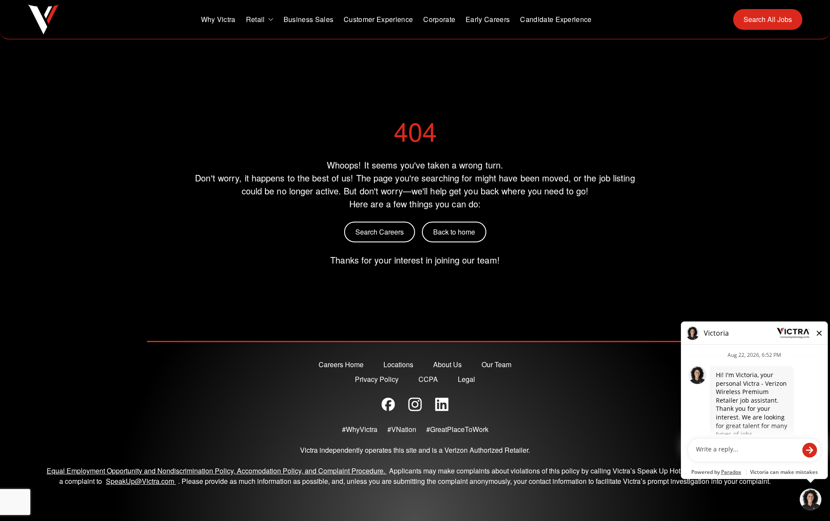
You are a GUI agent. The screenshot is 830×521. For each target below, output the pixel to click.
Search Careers (379, 232)
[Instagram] (415, 404)
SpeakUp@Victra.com (142, 481)
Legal (466, 379)
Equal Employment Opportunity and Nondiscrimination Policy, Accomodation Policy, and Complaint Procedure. (217, 471)
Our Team (496, 364)
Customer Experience (378, 19)
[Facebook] (388, 404)
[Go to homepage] (43, 19)
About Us (447, 364)
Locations (398, 364)
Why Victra (218, 19)
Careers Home (341, 364)
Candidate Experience (555, 19)
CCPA (428, 379)
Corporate (439, 19)
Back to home (454, 232)
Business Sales (308, 19)
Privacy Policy (377, 379)
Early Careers (488, 19)
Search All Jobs (768, 19)
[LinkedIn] (442, 404)
